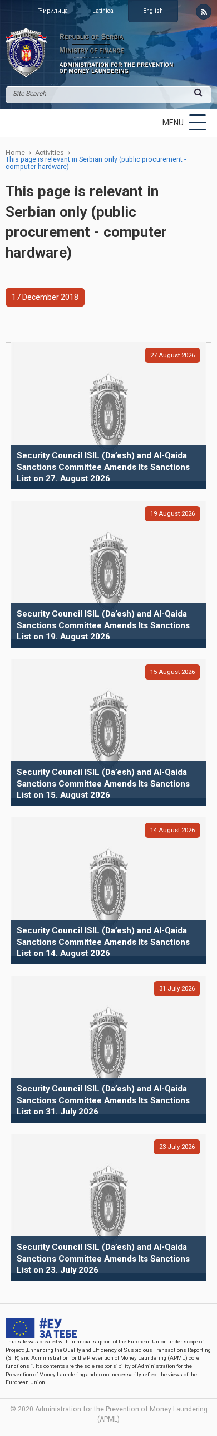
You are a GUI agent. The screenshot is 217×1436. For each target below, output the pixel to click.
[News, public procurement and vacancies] (203, 12)
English (153, 10)
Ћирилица (53, 10)
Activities (49, 153)
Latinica (103, 10)
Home (15, 153)
